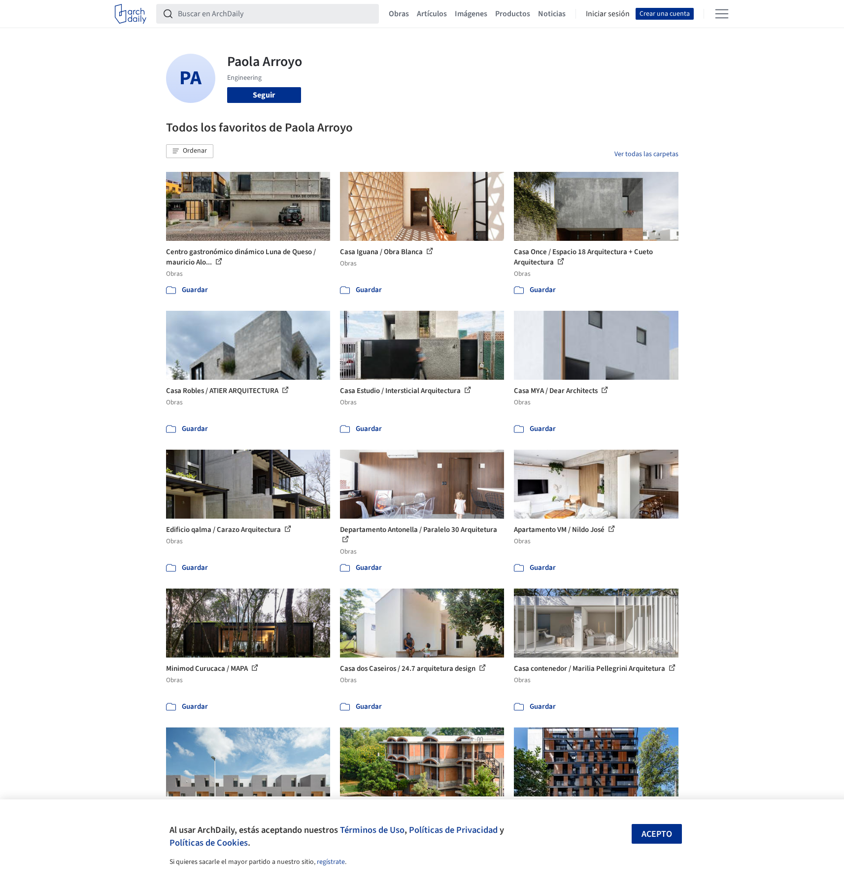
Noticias (552, 13)
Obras (399, 13)
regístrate (331, 862)
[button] (189, 151)
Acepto (656, 834)
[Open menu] (722, 14)
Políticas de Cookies (208, 842)
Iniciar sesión (608, 13)
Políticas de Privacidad (453, 830)
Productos (512, 13)
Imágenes (471, 13)
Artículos (432, 13)
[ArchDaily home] (130, 14)
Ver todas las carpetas (646, 154)
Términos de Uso (372, 830)
